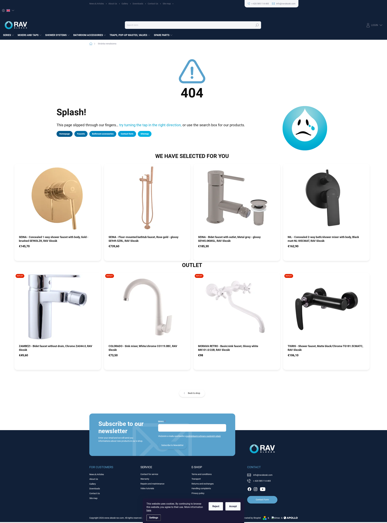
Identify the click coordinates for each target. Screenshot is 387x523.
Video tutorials (147, 488)
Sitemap (145, 134)
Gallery (125, 3)
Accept (233, 506)
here (148, 510)
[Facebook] (249, 488)
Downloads (138, 3)
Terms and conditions (202, 474)
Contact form (127, 134)
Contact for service (149, 474)
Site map (167, 3)
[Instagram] (255, 488)
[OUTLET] (57, 308)
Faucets (81, 134)
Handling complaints (201, 488)
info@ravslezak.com (262, 475)
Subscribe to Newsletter (172, 445)
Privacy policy (198, 493)
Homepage (64, 134)
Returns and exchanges (203, 484)
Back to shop (194, 393)
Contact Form (262, 499)
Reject (215, 506)
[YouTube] (262, 488)
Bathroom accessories (103, 134)
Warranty (144, 479)
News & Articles (96, 3)
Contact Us (153, 3)
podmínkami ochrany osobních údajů (203, 436)
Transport (196, 479)
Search (257, 25)
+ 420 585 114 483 (262, 481)
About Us (112, 3)
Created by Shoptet (252, 518)
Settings (153, 517)
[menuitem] (9, 35)
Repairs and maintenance (152, 484)
